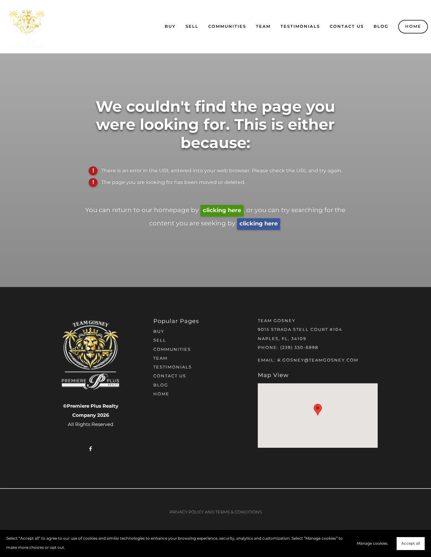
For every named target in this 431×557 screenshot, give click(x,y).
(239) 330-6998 (299, 347)
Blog (381, 26)
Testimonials (300, 26)
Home (413, 26)
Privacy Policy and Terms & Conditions (215, 512)
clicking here (222, 210)
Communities (227, 26)
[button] (318, 410)
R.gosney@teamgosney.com (317, 360)
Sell (192, 26)
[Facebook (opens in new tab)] (91, 449)
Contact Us (347, 26)
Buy (170, 26)
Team (263, 26)
